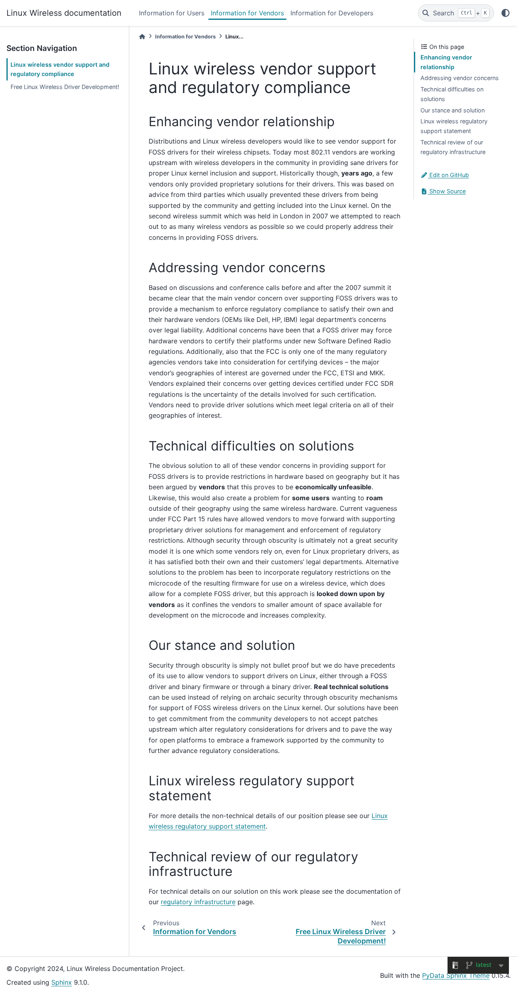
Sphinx (61, 982)
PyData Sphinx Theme (456, 975)
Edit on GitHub (448, 174)
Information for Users (171, 13)
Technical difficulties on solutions (451, 94)
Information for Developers (331, 13)
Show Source (447, 191)
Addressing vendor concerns (459, 77)
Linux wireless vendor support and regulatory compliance (60, 69)
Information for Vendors (247, 13)
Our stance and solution (452, 110)
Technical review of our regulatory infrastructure (452, 147)
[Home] (142, 36)
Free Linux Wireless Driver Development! (65, 86)
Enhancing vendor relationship (446, 62)
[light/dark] (505, 13)
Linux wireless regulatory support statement (454, 126)
